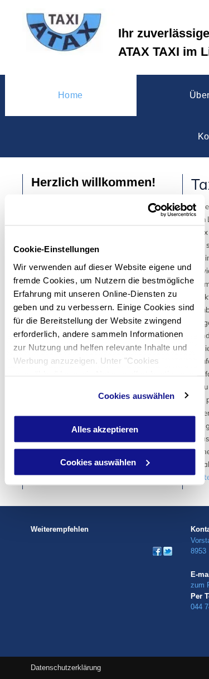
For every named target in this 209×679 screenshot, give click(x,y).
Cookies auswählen (136, 395)
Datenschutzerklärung (66, 667)
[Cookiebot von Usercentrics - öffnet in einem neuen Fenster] (148, 210)
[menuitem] (71, 95)
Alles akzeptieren (104, 429)
